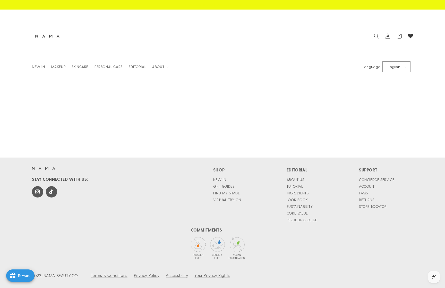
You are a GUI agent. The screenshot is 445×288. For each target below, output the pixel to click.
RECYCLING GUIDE (302, 220)
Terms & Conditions (109, 275)
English (394, 66)
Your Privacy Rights (212, 275)
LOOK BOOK (297, 200)
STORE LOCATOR (373, 206)
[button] (160, 66)
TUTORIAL (295, 186)
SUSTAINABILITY (300, 206)
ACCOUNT (367, 186)
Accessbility (177, 275)
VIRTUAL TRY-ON (227, 200)
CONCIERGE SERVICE (376, 179)
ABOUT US (295, 179)
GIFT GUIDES (224, 186)
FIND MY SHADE (226, 193)
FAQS (363, 193)
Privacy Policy (146, 275)
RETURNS (366, 200)
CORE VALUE (297, 213)
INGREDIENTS (298, 193)
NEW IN (219, 179)
